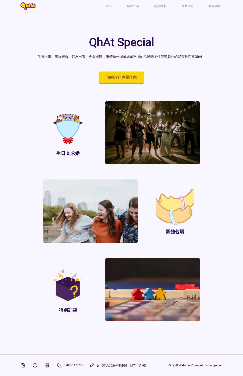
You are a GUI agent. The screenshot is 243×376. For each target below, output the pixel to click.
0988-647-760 (73, 365)
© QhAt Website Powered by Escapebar (195, 365)
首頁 (109, 6)
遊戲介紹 (133, 6)
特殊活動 (215, 6)
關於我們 (160, 6)
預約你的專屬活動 (121, 77)
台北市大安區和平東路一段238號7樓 (121, 365)
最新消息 (187, 6)
